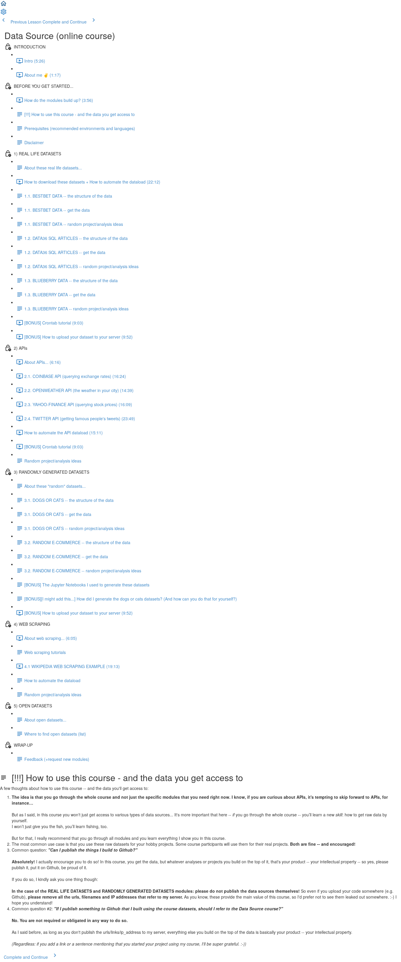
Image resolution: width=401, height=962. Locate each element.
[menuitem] (3, 13)
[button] (3, 5)
